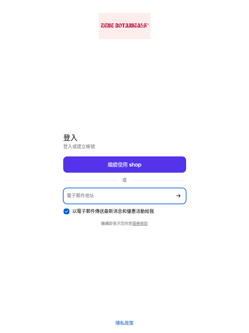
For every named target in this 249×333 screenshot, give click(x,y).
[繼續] (178, 196)
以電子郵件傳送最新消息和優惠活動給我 (113, 211)
